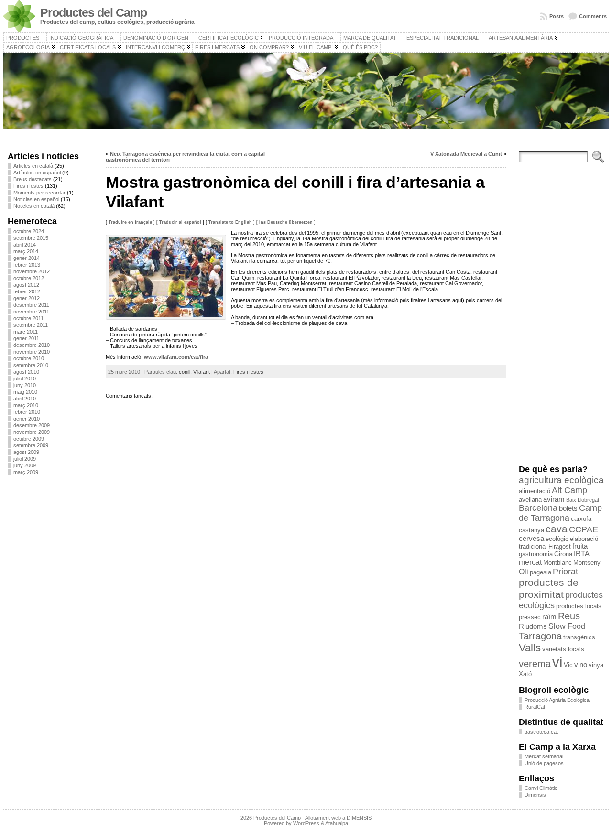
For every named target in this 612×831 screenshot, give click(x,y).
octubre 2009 (28, 439)
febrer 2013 (26, 265)
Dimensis (535, 795)
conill (184, 372)
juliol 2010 (24, 378)
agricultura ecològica (561, 480)
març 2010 (25, 405)
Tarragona (540, 636)
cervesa (531, 538)
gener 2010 (26, 418)
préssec (530, 617)
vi (557, 662)
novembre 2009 (31, 432)
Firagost (559, 546)
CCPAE (583, 529)
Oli (523, 571)
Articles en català (33, 166)
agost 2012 (26, 285)
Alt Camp (569, 490)
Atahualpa (336, 823)
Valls (530, 648)
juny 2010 (24, 385)
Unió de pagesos (544, 763)
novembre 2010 (31, 352)
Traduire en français (130, 222)
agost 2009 (26, 452)
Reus (569, 616)
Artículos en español (37, 172)
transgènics (579, 637)
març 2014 (25, 251)
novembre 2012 (31, 271)
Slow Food (566, 626)
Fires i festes (28, 186)
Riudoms (533, 626)
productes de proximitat (549, 588)
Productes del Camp (93, 12)
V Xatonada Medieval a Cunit (466, 154)
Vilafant (201, 372)
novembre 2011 (31, 311)
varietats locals (563, 649)
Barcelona (538, 508)
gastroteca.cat (541, 731)
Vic (568, 665)
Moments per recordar (39, 192)
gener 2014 (26, 258)
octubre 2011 (28, 318)
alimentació (534, 491)
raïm (549, 617)
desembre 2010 (31, 345)
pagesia (540, 572)
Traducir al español (180, 222)
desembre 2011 (31, 305)
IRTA (582, 554)
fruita (580, 546)
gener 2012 (26, 298)
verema (535, 663)
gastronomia (536, 554)
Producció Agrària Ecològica (557, 700)
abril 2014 (24, 245)
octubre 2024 (28, 231)
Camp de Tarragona (560, 513)
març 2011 (25, 332)
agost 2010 (26, 372)
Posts (556, 16)
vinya (596, 665)
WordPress (306, 823)
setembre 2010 (30, 365)
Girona (563, 554)
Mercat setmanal (544, 756)
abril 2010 (24, 398)
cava (557, 528)
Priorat (565, 571)
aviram (554, 499)
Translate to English (230, 222)
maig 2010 (25, 392)
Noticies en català (34, 206)
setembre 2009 (30, 445)
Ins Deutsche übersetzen (286, 222)
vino (580, 665)
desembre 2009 (31, 425)
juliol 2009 (24, 459)
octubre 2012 (28, 278)
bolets (568, 508)
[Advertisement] (50, 625)
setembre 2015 (30, 238)
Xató (525, 674)
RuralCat (535, 707)
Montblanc (557, 562)
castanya (531, 530)
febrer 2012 (26, 291)
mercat (530, 562)
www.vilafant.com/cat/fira (176, 357)
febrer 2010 (26, 412)
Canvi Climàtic (541, 788)
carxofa (581, 518)
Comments (593, 16)
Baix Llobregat (582, 500)
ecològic (557, 538)
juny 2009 (24, 465)
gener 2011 (26, 338)
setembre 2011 (30, 325)
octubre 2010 (28, 358)
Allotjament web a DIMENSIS (338, 817)
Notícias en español (36, 199)
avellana (530, 499)
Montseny (587, 562)
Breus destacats (32, 179)
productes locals (578, 606)
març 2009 (25, 472)
